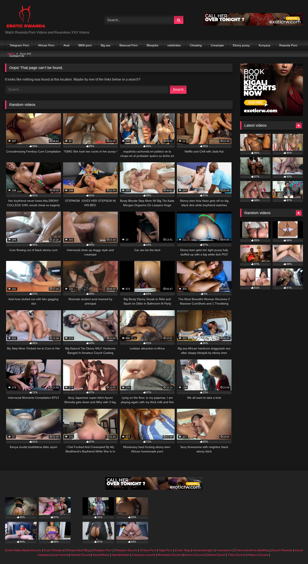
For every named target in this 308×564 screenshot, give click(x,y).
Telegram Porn (19, 45)
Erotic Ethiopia (53, 550)
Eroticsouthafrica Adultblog (252, 550)
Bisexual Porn (128, 45)
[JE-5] (253, 24)
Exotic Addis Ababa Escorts (23, 550)
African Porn (46, 45)
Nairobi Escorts (81, 554)
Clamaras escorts (143, 554)
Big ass (105, 45)
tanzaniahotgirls (203, 550)
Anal (66, 45)
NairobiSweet (120, 554)
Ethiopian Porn (102, 550)
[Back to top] (295, 551)
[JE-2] (271, 115)
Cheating (196, 45)
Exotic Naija (182, 550)
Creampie (217, 45)
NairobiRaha (101, 554)
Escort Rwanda (282, 550)
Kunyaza (264, 45)
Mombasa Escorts (170, 554)
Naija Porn (165, 550)
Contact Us (16, 55)
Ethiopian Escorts (125, 550)
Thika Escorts (237, 554)
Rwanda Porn (288, 45)
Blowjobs (152, 45)
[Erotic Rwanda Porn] (26, 16)
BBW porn (85, 45)
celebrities (174, 45)
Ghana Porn (148, 550)
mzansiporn (224, 550)
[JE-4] (154, 488)
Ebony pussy (241, 45)
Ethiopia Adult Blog (77, 550)
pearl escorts (60, 554)
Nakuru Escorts (258, 554)
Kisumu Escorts (193, 554)
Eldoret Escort (216, 554)
